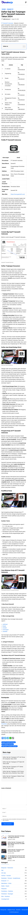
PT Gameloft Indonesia (7, 23)
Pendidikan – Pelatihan (7, 891)
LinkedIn (4, 628)
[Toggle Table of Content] (23, 46)
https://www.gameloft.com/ (18, 194)
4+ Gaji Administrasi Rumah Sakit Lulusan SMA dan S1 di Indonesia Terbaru (16, 857)
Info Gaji (3, 9)
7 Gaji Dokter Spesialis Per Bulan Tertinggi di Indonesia (16, 836)
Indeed (4, 626)
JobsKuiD (4, 631)
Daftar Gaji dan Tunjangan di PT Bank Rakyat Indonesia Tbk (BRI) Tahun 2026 (16, 843)
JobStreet (5, 624)
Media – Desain (5, 886)
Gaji (2, 870)
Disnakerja (4, 724)
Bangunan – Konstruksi (7, 867)
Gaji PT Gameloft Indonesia (9, 742)
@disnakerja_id (6, 19)
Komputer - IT (10, 9)
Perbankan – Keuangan (7, 893)
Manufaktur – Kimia (6, 883)
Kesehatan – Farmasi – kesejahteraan (10, 878)
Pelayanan (4, 888)
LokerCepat (5, 629)
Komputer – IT (4, 880)
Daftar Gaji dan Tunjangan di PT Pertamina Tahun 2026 (16, 850)
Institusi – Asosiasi (6, 875)
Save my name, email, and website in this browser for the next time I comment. (14, 820)
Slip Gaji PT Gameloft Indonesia (10, 746)
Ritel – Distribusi (5, 896)
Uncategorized (5, 899)
